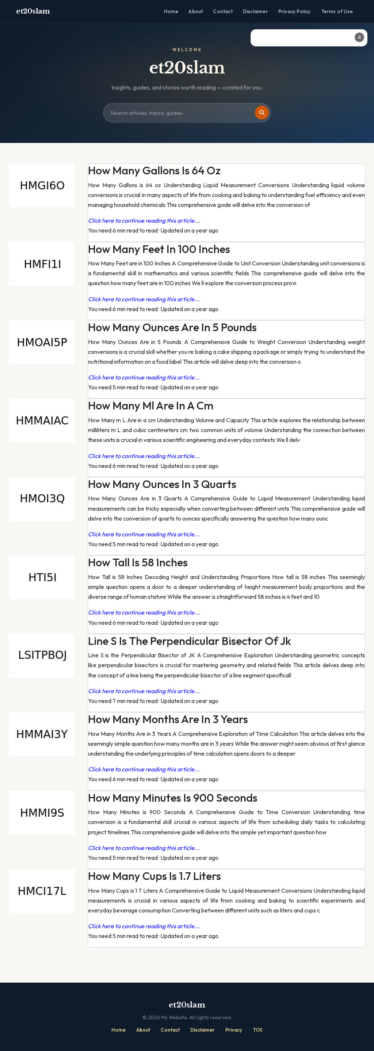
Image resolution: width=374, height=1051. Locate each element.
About (195, 11)
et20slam (33, 11)
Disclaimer (255, 11)
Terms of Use (337, 11)
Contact (222, 11)
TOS (258, 1030)
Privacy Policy (294, 11)
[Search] (262, 113)
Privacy (233, 1030)
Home (171, 11)
